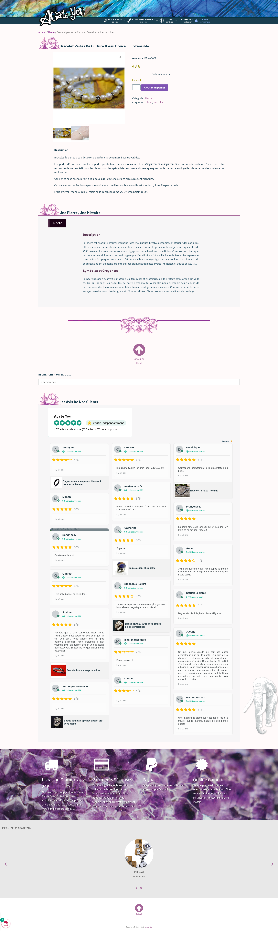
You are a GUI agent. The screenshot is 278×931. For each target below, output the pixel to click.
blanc (149, 102)
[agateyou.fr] (62, 14)
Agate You (148, 927)
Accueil (42, 32)
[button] (119, 57)
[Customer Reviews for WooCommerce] (231, 441)
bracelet (158, 102)
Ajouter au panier (154, 87)
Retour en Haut (139, 359)
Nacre (51, 32)
